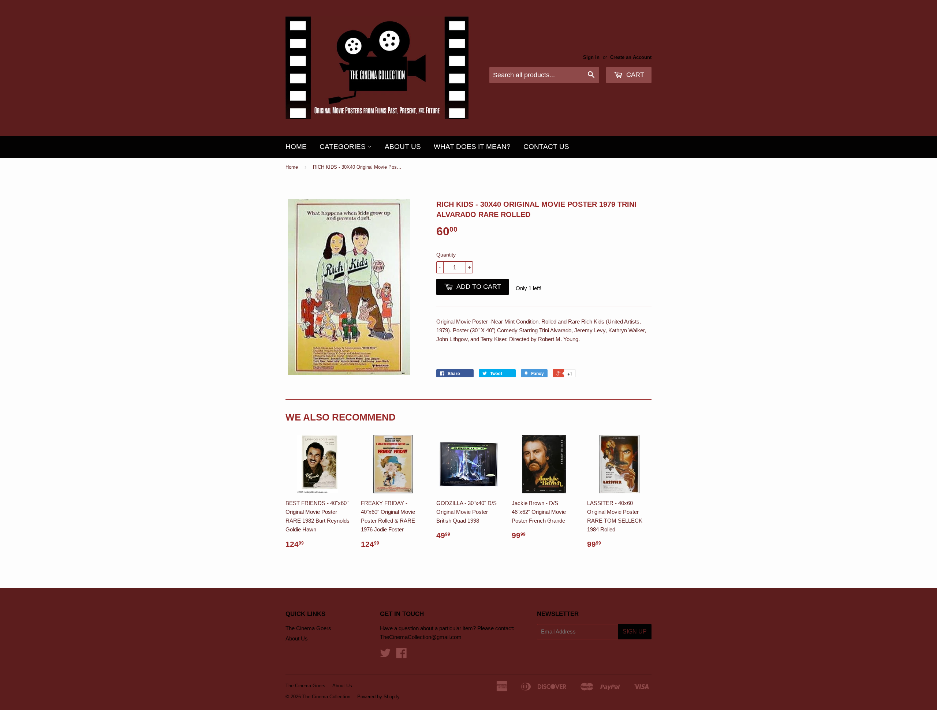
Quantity (446, 255)
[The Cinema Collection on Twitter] (385, 655)
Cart (634, 74)
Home (296, 146)
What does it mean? (472, 146)
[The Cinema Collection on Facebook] (401, 655)
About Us (403, 146)
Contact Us (546, 146)
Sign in (591, 57)
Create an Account (631, 57)
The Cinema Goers (308, 628)
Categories (343, 146)
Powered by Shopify (378, 696)
